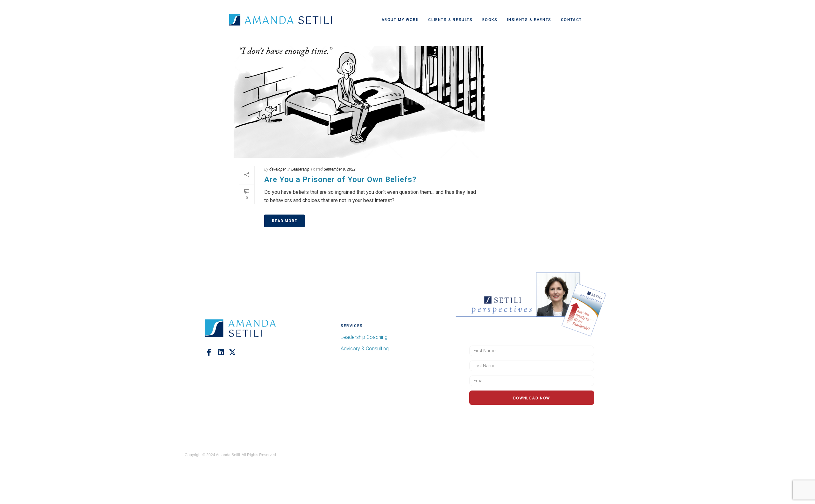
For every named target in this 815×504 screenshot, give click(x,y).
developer (277, 169)
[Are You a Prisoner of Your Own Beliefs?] (358, 102)
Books (490, 20)
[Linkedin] (220, 352)
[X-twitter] (232, 352)
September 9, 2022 (340, 169)
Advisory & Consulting (365, 349)
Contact (571, 20)
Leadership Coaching (364, 337)
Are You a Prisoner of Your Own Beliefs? (340, 179)
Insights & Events (529, 20)
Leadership (300, 169)
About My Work (400, 20)
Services (352, 326)
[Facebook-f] (208, 352)
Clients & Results (450, 20)
